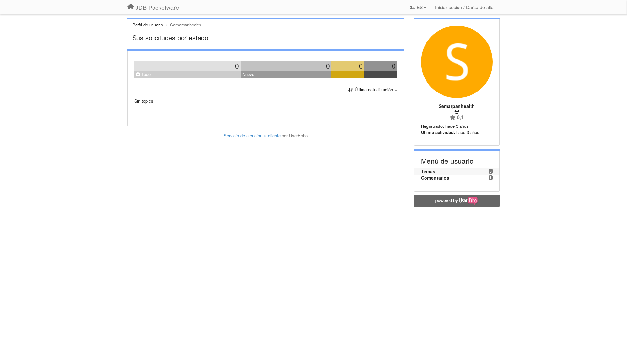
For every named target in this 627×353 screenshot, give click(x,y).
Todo (145, 74)
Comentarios (435, 178)
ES (419, 7)
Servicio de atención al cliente (253, 135)
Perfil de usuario (147, 25)
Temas (428, 171)
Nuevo (248, 74)
